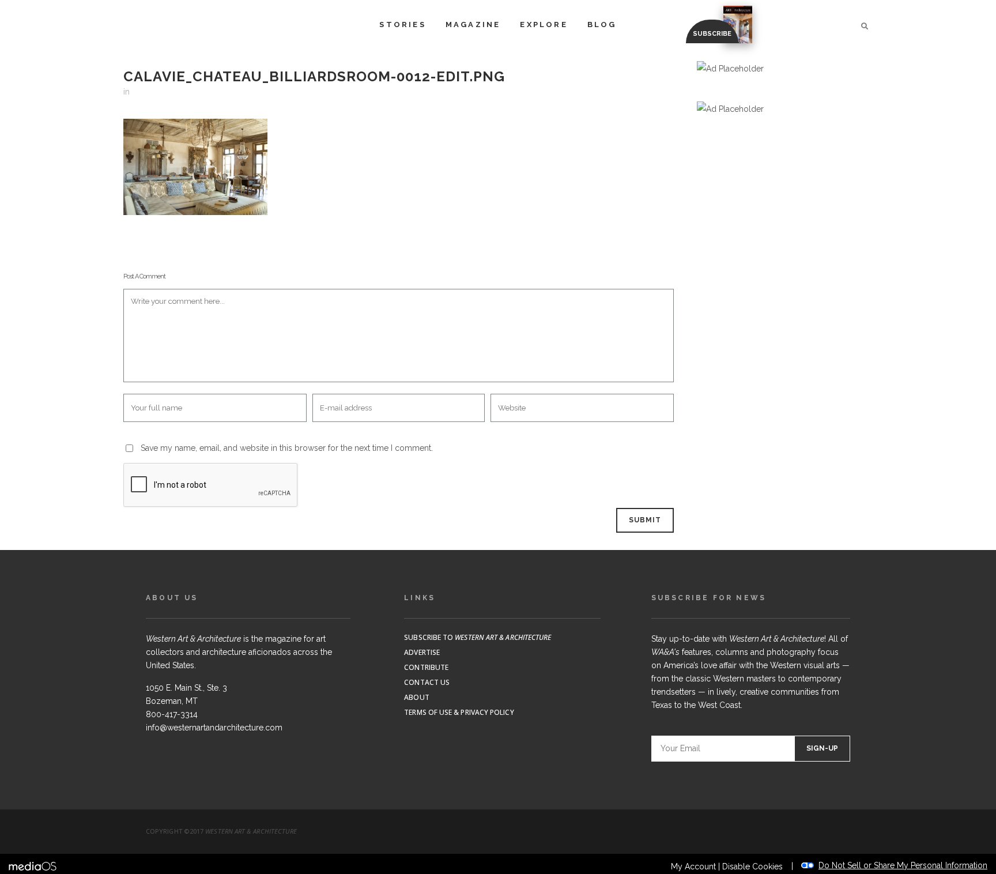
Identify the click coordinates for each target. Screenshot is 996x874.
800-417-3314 (172, 714)
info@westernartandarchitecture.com (214, 727)
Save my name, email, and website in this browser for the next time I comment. (287, 448)
